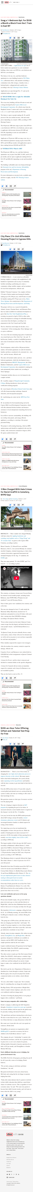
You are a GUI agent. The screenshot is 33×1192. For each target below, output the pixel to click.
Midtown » (4, 212)
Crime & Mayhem (23, 486)
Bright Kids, (21, 935)
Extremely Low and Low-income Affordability (16, 167)
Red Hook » (4, 1115)
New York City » (6, 465)
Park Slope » (5, 704)
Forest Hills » (5, 205)
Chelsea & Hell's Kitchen (8, 725)
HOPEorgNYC (5, 1031)
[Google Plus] (14, 1174)
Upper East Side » (6, 458)
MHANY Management (18, 362)
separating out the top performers (13, 781)
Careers (8, 1165)
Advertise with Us (10, 1159)
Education (18, 725)
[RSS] (18, 1174)
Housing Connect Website (20, 87)
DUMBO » (4, 199)
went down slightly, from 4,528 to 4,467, (17, 837)
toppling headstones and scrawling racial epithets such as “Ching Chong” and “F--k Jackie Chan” (15, 538)
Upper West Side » (6, 452)
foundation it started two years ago (16, 1007)
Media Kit (8, 1167)
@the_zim (5, 739)
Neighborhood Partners (11, 1157)
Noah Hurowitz (5, 30)
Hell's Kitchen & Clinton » (8, 1108)
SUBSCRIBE (11, 1177)
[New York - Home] (8, 2)
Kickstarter (13, 910)
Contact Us (9, 1161)
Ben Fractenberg (14, 499)
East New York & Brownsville (9, 17)
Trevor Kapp (5, 499)
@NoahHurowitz (6, 33)
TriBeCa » (4, 192)
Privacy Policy (15, 1181)
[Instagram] (16, 1174)
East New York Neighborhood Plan (16, 314)
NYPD (3, 558)
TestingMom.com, (10, 935)
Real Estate (21, 17)
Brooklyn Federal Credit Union (21, 389)
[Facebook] (9, 1174)
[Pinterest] (11, 1174)
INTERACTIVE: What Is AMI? (12, 149)
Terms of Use (9, 1181)
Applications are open (20, 65)
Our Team (9, 1163)
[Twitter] (7, 1174)
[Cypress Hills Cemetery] (16, 516)
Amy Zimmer (5, 737)
